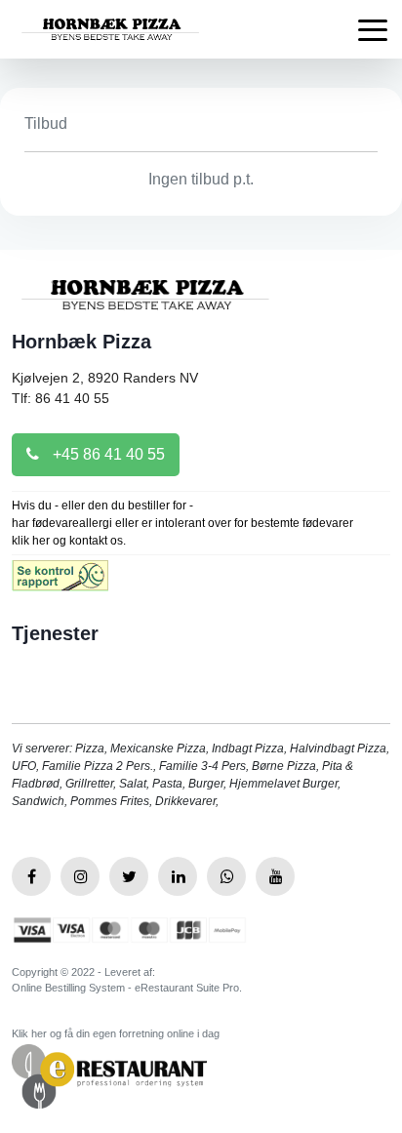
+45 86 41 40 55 (107, 454)
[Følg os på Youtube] (275, 876)
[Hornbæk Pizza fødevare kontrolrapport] (60, 582)
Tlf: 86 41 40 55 (60, 398)
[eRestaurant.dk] (109, 1075)
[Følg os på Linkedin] (177, 876)
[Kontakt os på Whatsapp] (226, 876)
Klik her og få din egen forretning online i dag (116, 1033)
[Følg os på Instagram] (80, 876)
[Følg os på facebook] (31, 876)
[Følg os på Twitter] (128, 876)
